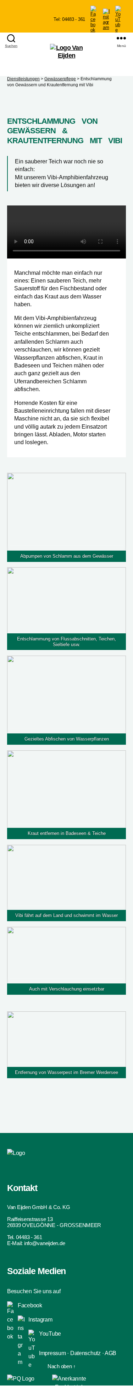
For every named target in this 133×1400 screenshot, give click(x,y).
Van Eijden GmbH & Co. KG (38, 1207)
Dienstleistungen (23, 78)
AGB (110, 1353)
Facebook (30, 1305)
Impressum (52, 1353)
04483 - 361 (29, 1237)
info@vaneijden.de (44, 1243)
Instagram (40, 1320)
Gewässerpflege (60, 78)
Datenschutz (85, 1353)
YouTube (50, 1334)
